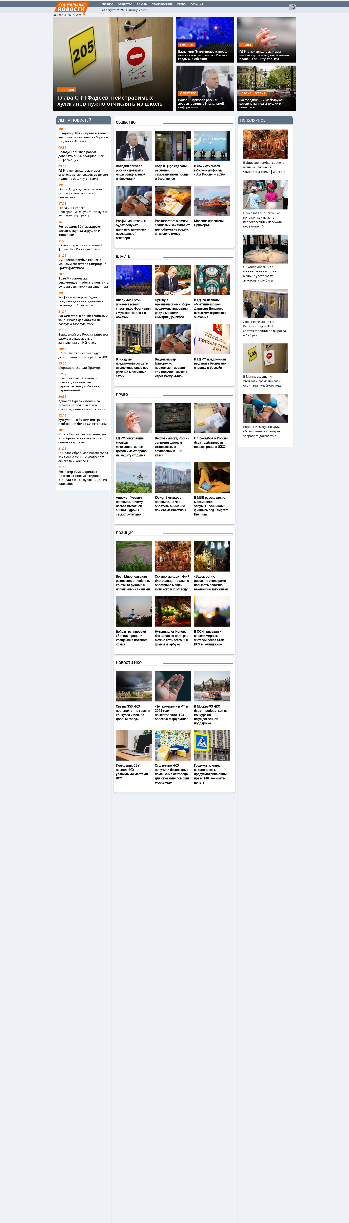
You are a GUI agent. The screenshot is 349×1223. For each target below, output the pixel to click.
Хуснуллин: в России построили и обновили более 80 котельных (83, 422)
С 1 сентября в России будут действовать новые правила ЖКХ (83, 355)
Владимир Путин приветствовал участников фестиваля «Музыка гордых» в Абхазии (203, 55)
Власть (142, 4)
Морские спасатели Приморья (80, 368)
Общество (125, 4)
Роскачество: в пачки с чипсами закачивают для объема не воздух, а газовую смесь (83, 319)
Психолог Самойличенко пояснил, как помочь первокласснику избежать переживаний (78, 384)
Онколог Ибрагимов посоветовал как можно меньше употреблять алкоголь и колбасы (83, 457)
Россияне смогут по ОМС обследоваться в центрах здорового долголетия (261, 431)
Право (181, 4)
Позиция (196, 4)
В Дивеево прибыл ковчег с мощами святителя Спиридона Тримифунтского (82, 264)
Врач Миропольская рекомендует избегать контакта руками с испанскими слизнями (83, 282)
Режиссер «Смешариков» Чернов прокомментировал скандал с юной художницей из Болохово (82, 478)
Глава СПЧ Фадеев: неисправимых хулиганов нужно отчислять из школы (110, 101)
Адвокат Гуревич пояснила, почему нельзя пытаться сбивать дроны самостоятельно (82, 405)
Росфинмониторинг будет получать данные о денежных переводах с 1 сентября (80, 301)
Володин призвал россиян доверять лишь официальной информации (201, 103)
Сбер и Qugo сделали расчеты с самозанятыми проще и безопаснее (81, 193)
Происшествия (162, 4)
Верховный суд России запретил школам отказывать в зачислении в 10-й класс (83, 338)
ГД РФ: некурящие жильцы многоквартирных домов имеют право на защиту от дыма (264, 55)
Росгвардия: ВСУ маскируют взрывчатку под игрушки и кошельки (261, 103)
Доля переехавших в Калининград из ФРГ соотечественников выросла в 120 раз (264, 328)
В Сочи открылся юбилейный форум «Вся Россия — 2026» (80, 247)
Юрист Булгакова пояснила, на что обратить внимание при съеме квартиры (82, 438)
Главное (107, 4)
